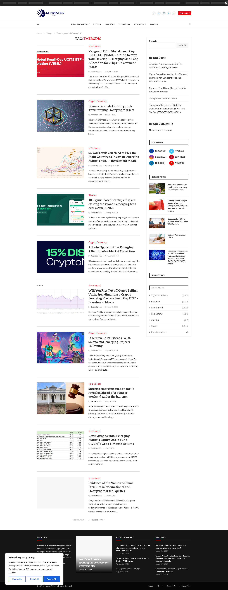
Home (39, 33)
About (159, 586)
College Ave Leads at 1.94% (163, 98)
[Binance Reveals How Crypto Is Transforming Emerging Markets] (60, 115)
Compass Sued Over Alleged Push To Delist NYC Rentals (178, 221)
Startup (154, 24)
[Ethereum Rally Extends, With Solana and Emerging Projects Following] (60, 347)
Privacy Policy (185, 586)
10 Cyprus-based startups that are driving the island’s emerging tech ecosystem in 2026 (112, 204)
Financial (110, 24)
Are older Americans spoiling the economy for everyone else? (177, 187)
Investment (124, 24)
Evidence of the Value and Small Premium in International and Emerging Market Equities (111, 487)
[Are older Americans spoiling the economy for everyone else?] (157, 188)
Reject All (34, 579)
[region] (34, 569)
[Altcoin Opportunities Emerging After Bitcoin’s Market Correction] (60, 257)
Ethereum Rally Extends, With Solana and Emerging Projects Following (109, 342)
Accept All (51, 579)
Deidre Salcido (96, 72)
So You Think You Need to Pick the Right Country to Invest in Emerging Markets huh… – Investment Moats (113, 157)
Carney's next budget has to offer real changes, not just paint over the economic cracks (168, 78)
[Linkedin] (169, 13)
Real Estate (140, 24)
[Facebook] (154, 13)
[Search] (190, 24)
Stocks (97, 24)
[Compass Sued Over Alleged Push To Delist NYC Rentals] (157, 223)
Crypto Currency (80, 24)
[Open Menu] (38, 24)
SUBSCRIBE (185, 13)
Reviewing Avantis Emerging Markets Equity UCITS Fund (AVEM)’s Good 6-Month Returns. (111, 440)
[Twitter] (159, 13)
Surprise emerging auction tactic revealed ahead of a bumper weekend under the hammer (111, 392)
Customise (17, 579)
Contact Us (171, 586)
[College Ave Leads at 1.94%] (157, 239)
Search (153, 41)
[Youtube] (174, 13)
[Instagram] (164, 13)
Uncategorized (169, 332)
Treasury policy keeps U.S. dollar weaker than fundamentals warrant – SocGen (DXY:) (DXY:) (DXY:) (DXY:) (167, 109)
